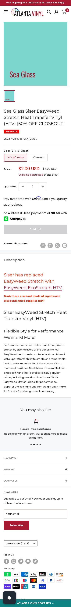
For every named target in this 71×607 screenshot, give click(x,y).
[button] (35, 603)
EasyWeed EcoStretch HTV (33, 287)
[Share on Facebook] (43, 245)
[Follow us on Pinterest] (20, 561)
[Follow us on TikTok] (35, 561)
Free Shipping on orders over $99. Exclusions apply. (35, 2)
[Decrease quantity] (23, 187)
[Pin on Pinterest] (50, 245)
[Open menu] (6, 11)
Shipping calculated (31, 175)
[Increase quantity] (43, 187)
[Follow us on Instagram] (13, 561)
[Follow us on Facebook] (6, 561)
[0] (64, 12)
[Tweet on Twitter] (57, 245)
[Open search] (49, 12)
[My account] (56, 12)
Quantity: (10, 186)
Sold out (35, 229)
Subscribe (16, 525)
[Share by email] (64, 245)
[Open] (9, 597)
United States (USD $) (17, 543)
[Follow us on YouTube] (28, 561)
